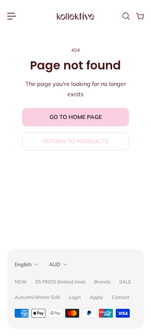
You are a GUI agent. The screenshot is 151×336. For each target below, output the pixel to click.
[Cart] (140, 16)
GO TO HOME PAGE (75, 116)
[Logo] (75, 16)
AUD (54, 264)
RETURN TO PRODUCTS (75, 141)
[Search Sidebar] (126, 16)
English (23, 264)
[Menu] (11, 16)
